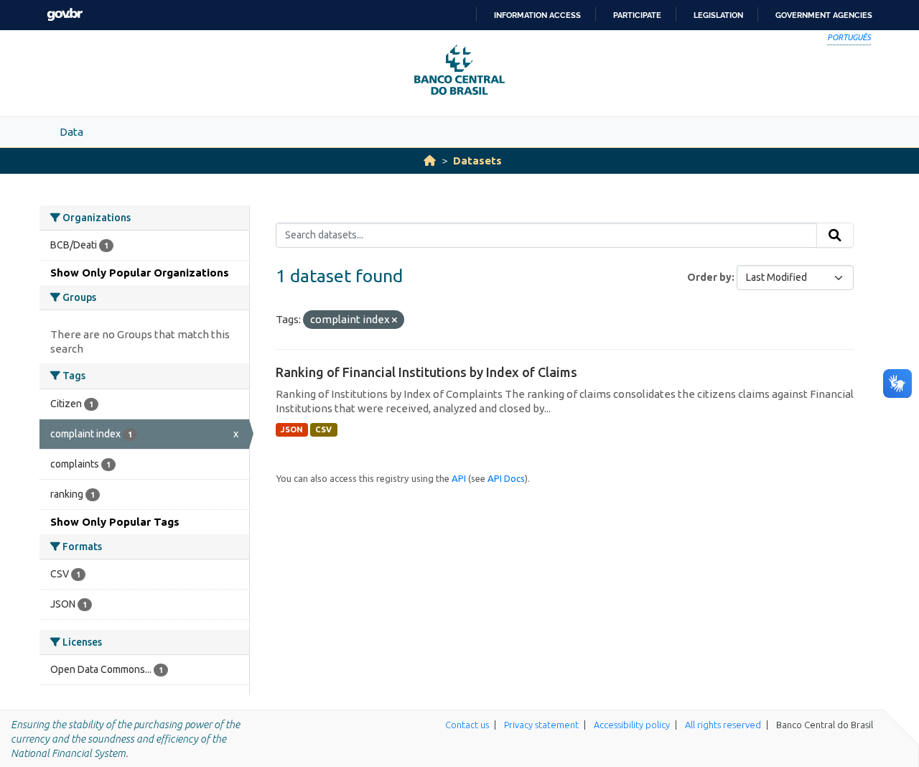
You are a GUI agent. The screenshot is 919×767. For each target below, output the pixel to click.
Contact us (467, 725)
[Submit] (835, 235)
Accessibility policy (632, 725)
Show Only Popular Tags (114, 522)
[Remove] (394, 320)
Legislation (718, 15)
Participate (637, 15)
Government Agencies (823, 15)
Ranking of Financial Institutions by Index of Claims (426, 372)
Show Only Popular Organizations (139, 272)
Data (71, 132)
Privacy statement (541, 725)
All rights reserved (723, 725)
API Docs (506, 478)
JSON (292, 429)
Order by (709, 277)
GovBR (65, 15)
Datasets (477, 160)
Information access (537, 15)
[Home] (430, 160)
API (459, 478)
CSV (323, 429)
